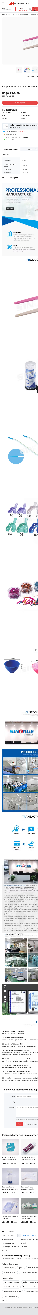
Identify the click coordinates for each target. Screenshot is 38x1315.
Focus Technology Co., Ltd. (25, 1307)
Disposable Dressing (10, 1272)
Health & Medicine (12, 14)
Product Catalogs (30, 1235)
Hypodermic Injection (8, 1243)
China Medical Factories (11, 1282)
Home (3, 14)
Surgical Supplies (9, 1268)
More (4, 1300)
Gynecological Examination (10, 1247)
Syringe (21, 1268)
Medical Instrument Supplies (12, 1292)
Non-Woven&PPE (7, 1239)
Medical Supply (24, 14)
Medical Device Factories (11, 1287)
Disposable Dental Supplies (29, 1272)
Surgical (23, 1243)
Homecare (23, 1247)
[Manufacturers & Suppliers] (19, 3)
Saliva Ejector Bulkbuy (10, 1296)
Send (19, 1124)
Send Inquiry (20, 103)
